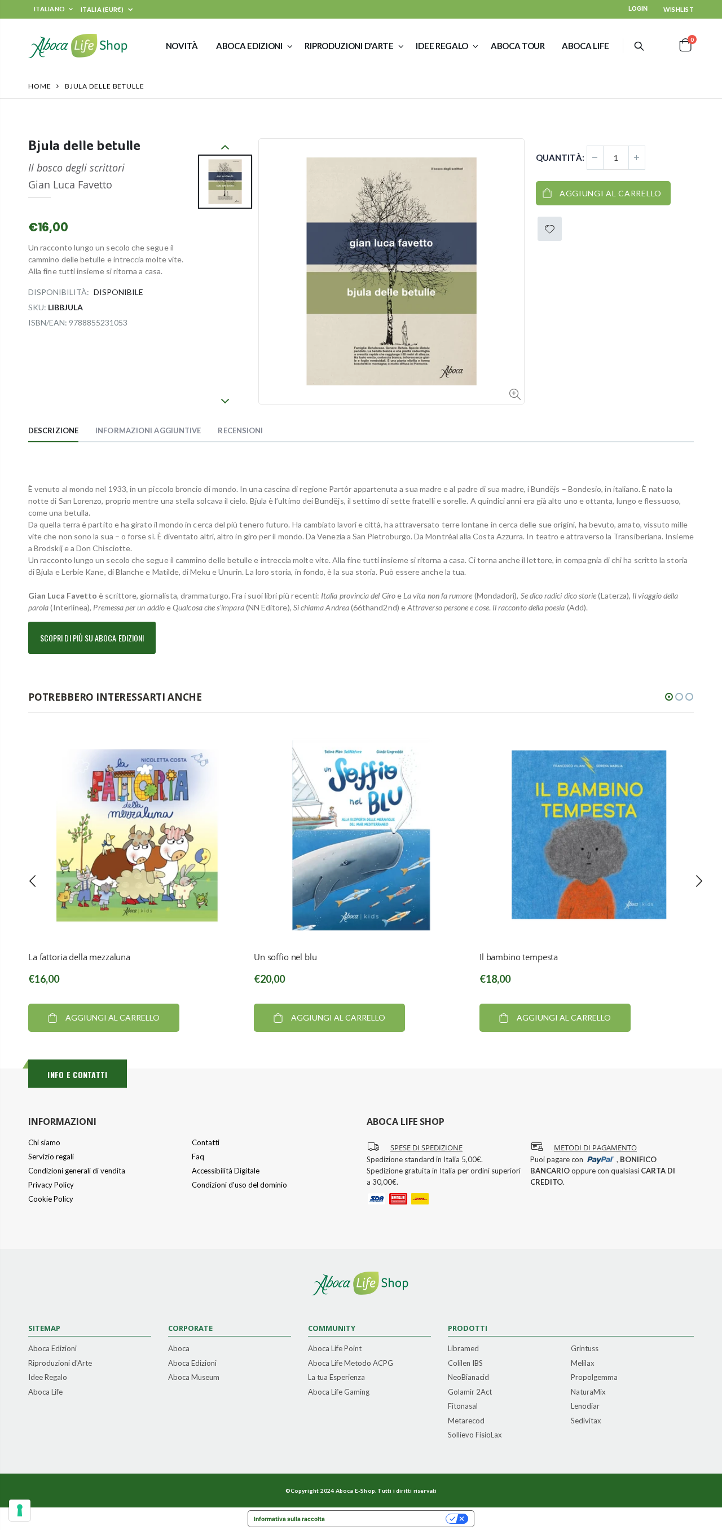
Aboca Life (45, 1392)
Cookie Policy (50, 1198)
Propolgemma (594, 1378)
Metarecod (466, 1421)
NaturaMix (588, 1392)
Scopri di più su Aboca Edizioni (92, 638)
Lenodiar (585, 1406)
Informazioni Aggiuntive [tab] (148, 430)
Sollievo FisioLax (475, 1435)
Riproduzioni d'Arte (60, 1364)
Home (39, 86)
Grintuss (584, 1349)
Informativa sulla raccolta (289, 1518)
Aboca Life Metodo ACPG (350, 1364)
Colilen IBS (465, 1364)
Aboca (179, 1349)
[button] (669, 697)
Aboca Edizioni (52, 1349)
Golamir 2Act (470, 1392)
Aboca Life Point (335, 1349)
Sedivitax (586, 1421)
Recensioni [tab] (240, 430)
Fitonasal (463, 1406)
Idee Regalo (47, 1378)
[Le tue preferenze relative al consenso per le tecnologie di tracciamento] (19, 1510)
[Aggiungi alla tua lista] (550, 229)
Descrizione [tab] (53, 430)
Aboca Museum (193, 1378)
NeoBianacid (468, 1378)
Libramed (463, 1349)
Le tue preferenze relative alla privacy (389, 1518)
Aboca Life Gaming (338, 1392)
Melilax (583, 1364)
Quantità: (560, 157)
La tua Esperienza (336, 1378)
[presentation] (32, 880)
